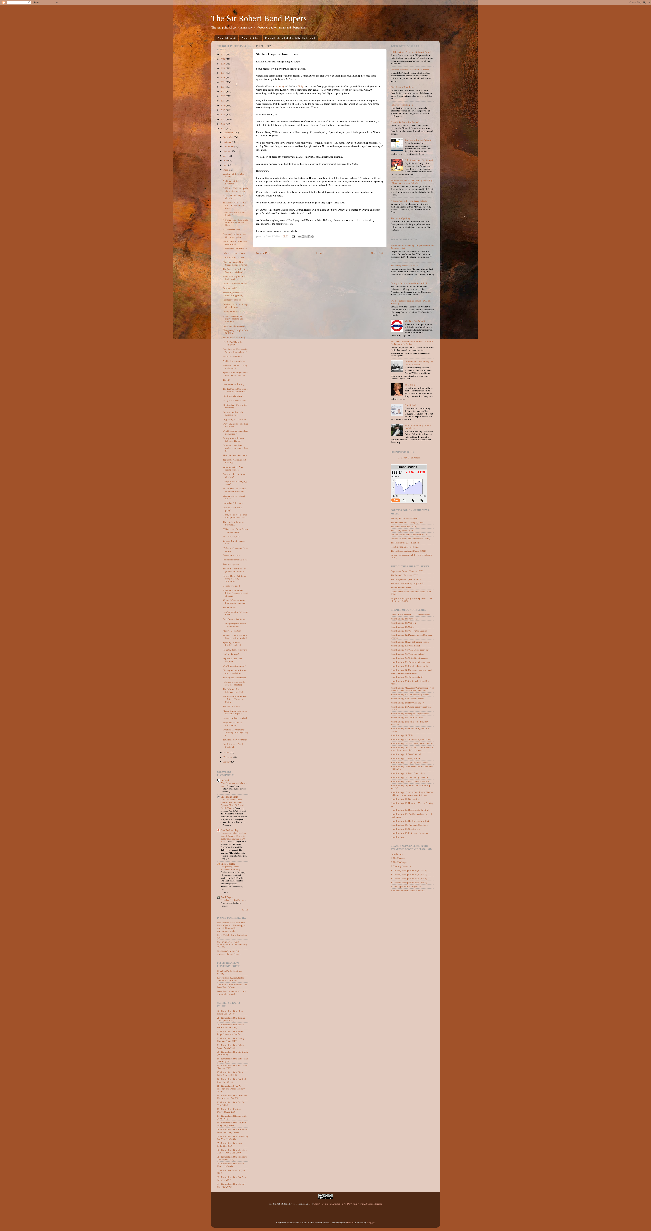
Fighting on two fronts (233, 395)
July (225, 155)
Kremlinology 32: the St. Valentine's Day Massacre (410, 682)
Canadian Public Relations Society (229, 972)
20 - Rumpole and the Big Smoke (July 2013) (232, 1053)
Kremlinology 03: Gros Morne (405, 828)
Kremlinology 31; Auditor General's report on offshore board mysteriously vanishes (412, 689)
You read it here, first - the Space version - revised (235, 637)
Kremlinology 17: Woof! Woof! (406, 754)
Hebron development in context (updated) (234, 683)
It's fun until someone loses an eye (235, 549)
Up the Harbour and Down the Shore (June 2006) (411, 593)
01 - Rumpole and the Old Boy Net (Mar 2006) (231, 1185)
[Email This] (299, 236)
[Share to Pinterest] (312, 236)
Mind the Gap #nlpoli (415, 321)
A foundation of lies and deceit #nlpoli (409, 200)
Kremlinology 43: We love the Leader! (409, 630)
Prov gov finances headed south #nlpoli (409, 283)
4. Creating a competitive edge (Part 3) (409, 878)
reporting (279, 86)
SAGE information (231, 229)
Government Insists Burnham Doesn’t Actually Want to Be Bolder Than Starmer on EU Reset (233, 837)
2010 (223, 105)
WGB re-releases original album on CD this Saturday (411, 302)
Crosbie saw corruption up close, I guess (235, 305)
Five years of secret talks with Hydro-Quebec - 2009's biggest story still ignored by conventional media (231, 926)
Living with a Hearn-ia (233, 311)
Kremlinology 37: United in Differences (409, 657)
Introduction (397, 854)
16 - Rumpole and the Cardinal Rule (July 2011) (231, 1080)
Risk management (231, 564)
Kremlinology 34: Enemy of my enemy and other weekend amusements (411, 671)
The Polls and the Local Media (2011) (408, 550)
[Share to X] (306, 236)
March (226, 752)
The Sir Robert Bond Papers (259, 18)
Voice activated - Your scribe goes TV (233, 468)
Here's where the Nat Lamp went (235, 613)
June (225, 160)
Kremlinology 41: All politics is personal (410, 641)
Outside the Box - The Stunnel (405, 122)
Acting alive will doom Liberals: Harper (233, 439)
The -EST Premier (231, 706)
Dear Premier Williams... (234, 619)
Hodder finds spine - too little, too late (234, 278)
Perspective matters (232, 299)
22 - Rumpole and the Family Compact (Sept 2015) (230, 1039)
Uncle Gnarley (228, 864)
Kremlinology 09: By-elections (405, 799)
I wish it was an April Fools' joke (233, 745)
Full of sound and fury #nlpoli (419, 160)
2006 (223, 123)
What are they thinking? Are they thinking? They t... (235, 732)
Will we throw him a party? (232, 509)
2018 (223, 68)
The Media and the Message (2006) (407, 522)
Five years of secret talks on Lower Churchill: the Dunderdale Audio (412, 343)
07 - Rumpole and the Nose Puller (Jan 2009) (229, 1144)
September (228, 146)
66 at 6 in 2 (410, 384)
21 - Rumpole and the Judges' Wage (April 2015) (230, 1046)
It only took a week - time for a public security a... (235, 516)
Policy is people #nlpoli (402, 104)
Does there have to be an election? (234, 475)
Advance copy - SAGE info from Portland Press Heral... (235, 222)
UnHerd (225, 780)
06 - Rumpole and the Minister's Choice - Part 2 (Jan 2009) (232, 1151)
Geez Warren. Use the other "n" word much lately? (235, 350)
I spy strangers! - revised (234, 419)
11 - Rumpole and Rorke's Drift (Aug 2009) (231, 1117)
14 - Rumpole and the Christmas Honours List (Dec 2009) (232, 1097)
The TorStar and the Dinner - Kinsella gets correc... (235, 390)
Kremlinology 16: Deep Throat (405, 758)
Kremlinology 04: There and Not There (409, 824)
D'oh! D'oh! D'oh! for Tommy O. (233, 343)
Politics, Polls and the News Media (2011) (410, 538)
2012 (223, 96)
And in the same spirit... (234, 360)
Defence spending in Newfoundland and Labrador (233, 318)
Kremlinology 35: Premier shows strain (409, 666)
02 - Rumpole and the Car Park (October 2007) (231, 1178)
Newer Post (263, 253)
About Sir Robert (250, 38)
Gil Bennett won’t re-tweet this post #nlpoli (411, 51)
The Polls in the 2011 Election (405, 542)
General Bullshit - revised (235, 717)
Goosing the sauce (231, 555)
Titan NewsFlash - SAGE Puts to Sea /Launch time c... (234, 205)
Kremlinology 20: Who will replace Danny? (411, 739)
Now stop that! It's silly (233, 384)
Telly (300, 86)
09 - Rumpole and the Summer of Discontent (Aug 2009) (232, 1131)
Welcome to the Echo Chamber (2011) (409, 534)
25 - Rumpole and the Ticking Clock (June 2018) (231, 1019)
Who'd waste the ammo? (234, 665)
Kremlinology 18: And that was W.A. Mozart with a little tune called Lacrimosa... (412, 749)
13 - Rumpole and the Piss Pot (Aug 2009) (231, 1103)
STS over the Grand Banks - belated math (235, 530)
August (227, 151)
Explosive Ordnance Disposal (232, 660)
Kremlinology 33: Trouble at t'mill (407, 676)
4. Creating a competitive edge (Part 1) (409, 870)
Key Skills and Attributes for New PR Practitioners (230, 979)
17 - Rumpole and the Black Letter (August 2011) (230, 1073)
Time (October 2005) (401, 587)
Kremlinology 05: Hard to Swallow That (410, 820)
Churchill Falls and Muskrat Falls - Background (290, 38)
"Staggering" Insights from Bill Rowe (235, 331)
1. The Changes (398, 858)
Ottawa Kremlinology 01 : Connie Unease (410, 614)
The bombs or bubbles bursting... (233, 523)
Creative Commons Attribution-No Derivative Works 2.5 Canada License (347, 1203)
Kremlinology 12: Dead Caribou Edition (410, 781)
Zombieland (410, 405)
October (227, 141)
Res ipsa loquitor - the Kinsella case (233, 413)
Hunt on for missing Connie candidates (418, 427)
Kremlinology (397, 837)
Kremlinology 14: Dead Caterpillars (408, 773)
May (225, 164)
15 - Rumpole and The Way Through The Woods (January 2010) (231, 1088)
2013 (223, 91)
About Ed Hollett (227, 38)
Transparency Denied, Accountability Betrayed (232, 868)
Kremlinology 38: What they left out (408, 653)
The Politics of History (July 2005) (407, 583)
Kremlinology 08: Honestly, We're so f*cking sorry (412, 804)
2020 (223, 59)
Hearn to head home (232, 356)
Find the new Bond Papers (403, 87)
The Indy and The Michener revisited (233, 690)
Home (320, 253)
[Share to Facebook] (309, 236)
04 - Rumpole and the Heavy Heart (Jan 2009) (230, 1165)
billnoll (350, 1222)
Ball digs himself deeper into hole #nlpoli (410, 69)
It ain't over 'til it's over (233, 257)
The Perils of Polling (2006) (404, 526)
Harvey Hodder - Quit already (233, 197)
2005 (223, 128)
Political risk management (235, 559)
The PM (226, 379)
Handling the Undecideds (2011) (406, 546)
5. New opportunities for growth (406, 886)
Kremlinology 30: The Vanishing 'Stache (410, 694)
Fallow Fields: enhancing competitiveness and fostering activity (412, 247)
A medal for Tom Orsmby (235, 248)
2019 (223, 63)
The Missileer (229, 607)
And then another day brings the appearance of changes (235, 593)
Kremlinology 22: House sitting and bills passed (410, 730)
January (227, 761)
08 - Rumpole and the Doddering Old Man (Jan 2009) (232, 1138)
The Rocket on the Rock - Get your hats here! (234, 270)
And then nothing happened (231, 182)
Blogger (370, 1222)
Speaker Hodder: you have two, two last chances (235, 374)
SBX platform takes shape (235, 455)
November (228, 137)
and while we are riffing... (234, 337)
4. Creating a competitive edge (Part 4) (409, 882)
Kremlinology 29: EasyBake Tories (407, 698)
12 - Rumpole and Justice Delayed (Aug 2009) (229, 1110)
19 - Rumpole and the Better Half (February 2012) (232, 1060)
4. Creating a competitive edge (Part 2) (409, 874)
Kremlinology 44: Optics (402, 626)
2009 (223, 109)
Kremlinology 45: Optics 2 (403, 622)
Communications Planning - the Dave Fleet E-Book (232, 986)
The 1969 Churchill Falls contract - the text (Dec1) (229, 952)
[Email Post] (293, 236)
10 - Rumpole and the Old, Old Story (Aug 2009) (231, 1124)
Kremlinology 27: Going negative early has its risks (411, 708)
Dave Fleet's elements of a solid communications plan (231, 992)
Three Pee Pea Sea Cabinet (233, 899)
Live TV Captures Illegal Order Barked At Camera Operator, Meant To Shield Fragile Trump (232, 804)
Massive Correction (232, 630)
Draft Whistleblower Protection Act (232, 936)
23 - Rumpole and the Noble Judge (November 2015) (230, 1033)
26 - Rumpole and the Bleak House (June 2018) (230, 1012)
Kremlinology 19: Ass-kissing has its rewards (412, 743)
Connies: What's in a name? (235, 283)
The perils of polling (400, 218)
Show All (245, 910)
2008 (223, 114)
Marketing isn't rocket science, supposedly (233, 294)
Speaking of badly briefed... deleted (232, 644)
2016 (223, 77)
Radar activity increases (234, 325)
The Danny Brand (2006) (402, 530)
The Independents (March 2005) (406, 579)
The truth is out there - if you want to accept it (234, 570)
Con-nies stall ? (230, 288)
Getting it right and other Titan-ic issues (234, 625)
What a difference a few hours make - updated (234, 601)
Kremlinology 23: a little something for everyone (409, 723)
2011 (223, 100)
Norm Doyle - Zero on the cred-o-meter (235, 243)
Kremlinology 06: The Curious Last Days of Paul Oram (411, 815)
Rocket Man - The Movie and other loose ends (234, 490)
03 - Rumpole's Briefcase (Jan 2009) (231, 1171)
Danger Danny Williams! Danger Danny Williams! (234, 578)
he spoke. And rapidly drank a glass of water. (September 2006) (411, 600)
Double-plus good (231, 585)
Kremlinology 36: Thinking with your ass (410, 661)
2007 (223, 119)
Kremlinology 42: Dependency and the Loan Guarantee (411, 636)
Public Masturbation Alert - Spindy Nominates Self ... (235, 699)
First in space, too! (231, 536)
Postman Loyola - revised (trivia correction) (234, 235)
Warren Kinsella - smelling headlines (235, 425)
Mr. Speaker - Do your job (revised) (235, 406)
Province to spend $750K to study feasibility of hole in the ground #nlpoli (411, 182)
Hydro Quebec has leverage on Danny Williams (419, 363)
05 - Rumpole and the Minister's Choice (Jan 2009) (232, 1158)
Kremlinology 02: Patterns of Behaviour (410, 832)
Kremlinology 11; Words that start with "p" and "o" (411, 787)
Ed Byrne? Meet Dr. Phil (234, 400)
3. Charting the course (401, 866)
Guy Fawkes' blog (229, 830)
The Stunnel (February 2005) (404, 575)
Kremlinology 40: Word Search (405, 645)
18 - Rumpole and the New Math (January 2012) (232, 1067)
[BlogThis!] (302, 236)
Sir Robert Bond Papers (409, 457)
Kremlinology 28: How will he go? (407, 702)
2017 (223, 72)
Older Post (376, 253)
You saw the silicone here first (234, 542)
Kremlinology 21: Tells (402, 735)
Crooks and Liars (229, 796)
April (226, 169)
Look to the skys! (231, 654)
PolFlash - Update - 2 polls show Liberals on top (235, 189)
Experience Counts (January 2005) (407, 571)
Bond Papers (227, 897)
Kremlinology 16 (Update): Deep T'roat (409, 762)
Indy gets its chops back (234, 253)
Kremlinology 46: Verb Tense (405, 618)
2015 (223, 82)
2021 (223, 54)
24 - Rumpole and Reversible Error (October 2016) (230, 1026)
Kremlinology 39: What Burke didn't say (410, 649)
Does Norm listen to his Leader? (234, 214)
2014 (223, 86)
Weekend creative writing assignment (235, 367)
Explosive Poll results (233, 502)
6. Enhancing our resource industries (408, 890)
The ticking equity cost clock (404, 265)
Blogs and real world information (232, 724)
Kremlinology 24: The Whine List (407, 717)
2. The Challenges (399, 862)
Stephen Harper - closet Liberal (234, 497)
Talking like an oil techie (234, 677)
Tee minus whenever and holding (234, 461)
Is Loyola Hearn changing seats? (235, 483)
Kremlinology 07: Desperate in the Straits (410, 809)
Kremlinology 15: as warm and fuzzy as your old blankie (412, 768)
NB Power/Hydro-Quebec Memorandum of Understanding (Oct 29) (232, 944)
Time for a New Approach (235, 739)
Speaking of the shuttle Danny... (233, 175)
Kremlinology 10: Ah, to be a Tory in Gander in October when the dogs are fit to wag (412, 793)
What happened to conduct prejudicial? (235, 432)
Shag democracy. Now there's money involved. (235, 263)
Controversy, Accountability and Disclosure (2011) (411, 556)
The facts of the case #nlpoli (418, 139)
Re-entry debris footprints (235, 649)
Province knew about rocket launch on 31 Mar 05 (235, 448)
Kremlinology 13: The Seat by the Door (409, 777)
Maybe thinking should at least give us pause (235, 712)
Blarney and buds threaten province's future (235, 671)
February (228, 757)
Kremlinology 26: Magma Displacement (410, 713)
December (228, 132)
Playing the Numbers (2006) (404, 518)
